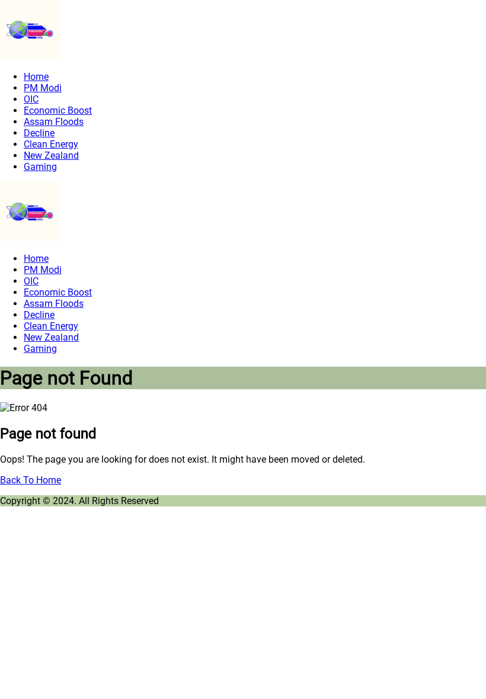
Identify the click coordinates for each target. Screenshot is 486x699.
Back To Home (30, 480)
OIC (31, 99)
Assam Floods (54, 121)
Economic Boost (58, 110)
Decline (39, 133)
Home (36, 76)
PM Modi (43, 88)
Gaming (40, 166)
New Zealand (51, 155)
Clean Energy (51, 144)
